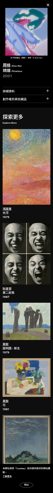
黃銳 (6, 344)
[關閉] (48, 5)
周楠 (6, 65)
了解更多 (7, 476)
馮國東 (7, 209)
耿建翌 (7, 289)
